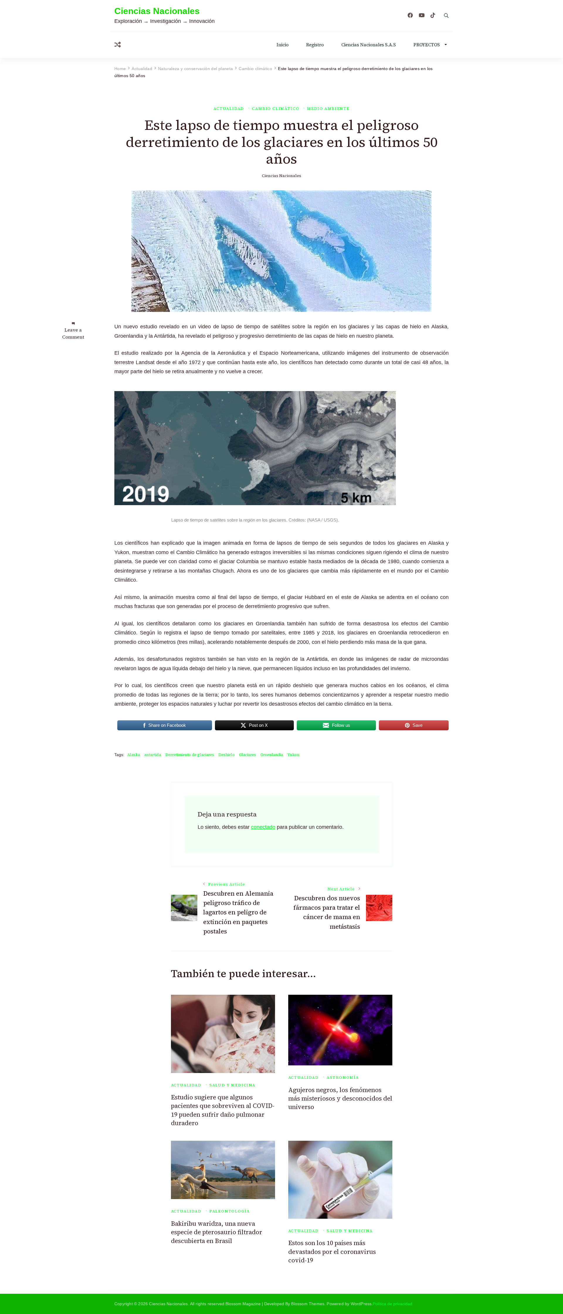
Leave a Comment (73, 333)
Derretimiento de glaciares (189, 754)
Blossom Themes (307, 1303)
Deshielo (226, 754)
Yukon (293, 754)
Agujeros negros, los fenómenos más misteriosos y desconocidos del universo (340, 1098)
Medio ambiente (328, 108)
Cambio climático (275, 108)
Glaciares (247, 754)
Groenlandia (271, 754)
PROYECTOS (426, 45)
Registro (315, 45)
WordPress (361, 1303)
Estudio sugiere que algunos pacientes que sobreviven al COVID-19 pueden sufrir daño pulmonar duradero (222, 1110)
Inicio (283, 45)
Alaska (133, 754)
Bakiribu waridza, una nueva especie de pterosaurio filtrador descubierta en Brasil (216, 1232)
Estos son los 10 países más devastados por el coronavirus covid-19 (332, 1251)
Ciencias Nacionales (157, 11)
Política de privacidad (392, 1303)
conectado (263, 827)
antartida (152, 754)
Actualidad (228, 108)
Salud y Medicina (232, 1085)
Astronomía (343, 1077)
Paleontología (229, 1211)
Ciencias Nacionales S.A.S (368, 45)
